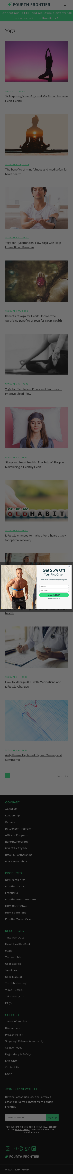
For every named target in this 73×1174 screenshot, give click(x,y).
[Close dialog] (70, 567)
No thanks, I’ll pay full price (54, 598)
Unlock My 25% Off (54, 595)
